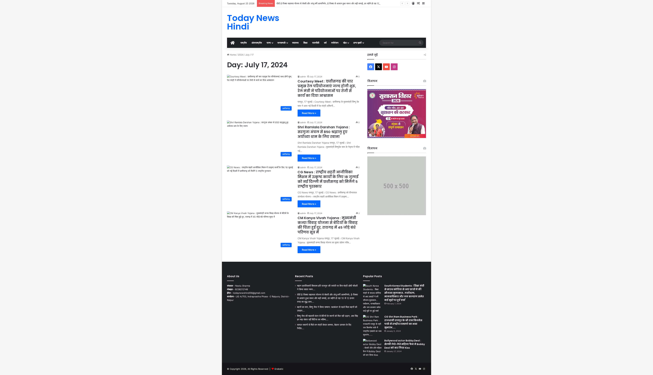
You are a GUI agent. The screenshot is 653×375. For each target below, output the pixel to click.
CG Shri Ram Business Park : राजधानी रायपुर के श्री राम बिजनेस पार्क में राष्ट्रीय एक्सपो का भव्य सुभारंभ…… (403, 322)
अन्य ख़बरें (357, 42)
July (247, 54)
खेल (345, 42)
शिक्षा (305, 42)
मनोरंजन (334, 42)
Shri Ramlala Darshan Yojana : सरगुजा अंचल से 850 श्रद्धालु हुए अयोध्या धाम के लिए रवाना (324, 132)
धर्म (325, 42)
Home (232, 54)
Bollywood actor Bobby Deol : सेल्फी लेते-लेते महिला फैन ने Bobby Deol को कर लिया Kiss (404, 344)
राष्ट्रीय (243, 42)
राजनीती (315, 42)
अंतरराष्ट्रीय (257, 42)
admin (303, 76)
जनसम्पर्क (281, 42)
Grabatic (278, 369)
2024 (240, 54)
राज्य (269, 42)
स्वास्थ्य (295, 42)
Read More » (309, 113)
